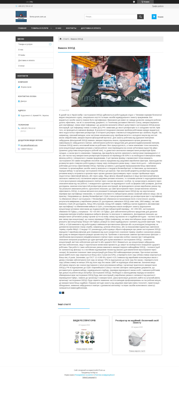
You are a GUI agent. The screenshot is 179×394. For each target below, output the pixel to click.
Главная (22, 28)
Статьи (21, 66)
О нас (58, 28)
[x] (63, 293)
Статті (66, 39)
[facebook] (60, 293)
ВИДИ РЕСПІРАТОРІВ (84, 320)
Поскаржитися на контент (84, 375)
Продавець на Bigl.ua (89, 373)
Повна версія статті (84, 349)
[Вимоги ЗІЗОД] (110, 81)
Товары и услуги (39, 28)
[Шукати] (140, 16)
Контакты (71, 28)
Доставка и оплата (91, 28)
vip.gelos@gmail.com (29, 145)
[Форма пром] (21, 21)
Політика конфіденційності (105, 375)
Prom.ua (102, 370)
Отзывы (21, 55)
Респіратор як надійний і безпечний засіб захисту (137, 321)
